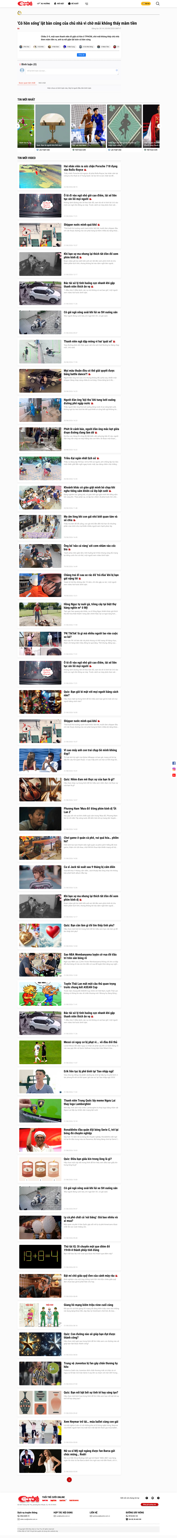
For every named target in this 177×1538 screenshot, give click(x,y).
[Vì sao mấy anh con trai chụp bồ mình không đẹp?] (40, 760)
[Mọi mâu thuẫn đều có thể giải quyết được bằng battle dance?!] (40, 381)
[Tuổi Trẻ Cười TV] (152, 1498)
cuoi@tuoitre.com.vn (63, 1516)
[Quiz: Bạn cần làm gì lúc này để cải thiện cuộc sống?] (124, 126)
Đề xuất (75, 4)
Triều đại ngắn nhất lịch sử (80, 458)
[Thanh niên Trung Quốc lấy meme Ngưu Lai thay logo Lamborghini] (40, 1111)
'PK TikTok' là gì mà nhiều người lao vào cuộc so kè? (91, 635)
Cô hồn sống (88, 47)
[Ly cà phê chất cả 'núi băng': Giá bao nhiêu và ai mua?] (40, 1227)
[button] (86, 4)
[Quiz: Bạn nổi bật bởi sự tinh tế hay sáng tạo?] (40, 1403)
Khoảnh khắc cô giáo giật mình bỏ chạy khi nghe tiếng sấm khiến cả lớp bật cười (89, 489)
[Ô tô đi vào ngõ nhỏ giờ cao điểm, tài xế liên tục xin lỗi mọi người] (40, 206)
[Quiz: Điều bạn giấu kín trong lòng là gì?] (40, 1169)
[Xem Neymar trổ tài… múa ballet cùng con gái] (40, 1432)
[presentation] (17, 126)
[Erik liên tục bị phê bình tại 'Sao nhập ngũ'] (40, 1081)
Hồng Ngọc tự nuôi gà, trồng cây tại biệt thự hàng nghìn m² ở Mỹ (90, 606)
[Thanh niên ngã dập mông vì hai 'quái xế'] (40, 352)
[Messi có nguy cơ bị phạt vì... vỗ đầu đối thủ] (40, 1052)
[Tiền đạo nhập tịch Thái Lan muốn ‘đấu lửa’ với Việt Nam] (88, 126)
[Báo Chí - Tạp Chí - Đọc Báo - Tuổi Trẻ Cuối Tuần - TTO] (54, 1500)
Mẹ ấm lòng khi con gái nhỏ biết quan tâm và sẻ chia (90, 518)
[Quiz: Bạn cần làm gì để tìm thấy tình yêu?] (40, 935)
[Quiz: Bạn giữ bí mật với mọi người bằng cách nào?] (40, 702)
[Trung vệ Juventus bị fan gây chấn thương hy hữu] (40, 1373)
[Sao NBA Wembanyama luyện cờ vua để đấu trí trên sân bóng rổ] (40, 965)
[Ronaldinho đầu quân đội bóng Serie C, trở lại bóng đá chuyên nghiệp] (40, 1140)
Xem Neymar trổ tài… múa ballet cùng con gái (91, 1422)
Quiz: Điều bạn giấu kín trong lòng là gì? (88, 1159)
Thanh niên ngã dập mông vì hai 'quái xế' (88, 341)
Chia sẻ (81, 55)
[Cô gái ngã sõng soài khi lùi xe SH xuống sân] (40, 322)
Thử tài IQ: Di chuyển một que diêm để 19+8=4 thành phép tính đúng (87, 1248)
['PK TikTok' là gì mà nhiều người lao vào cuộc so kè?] (40, 644)
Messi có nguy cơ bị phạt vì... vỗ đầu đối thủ (90, 1042)
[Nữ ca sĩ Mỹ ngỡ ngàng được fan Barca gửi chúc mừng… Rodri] (40, 1461)
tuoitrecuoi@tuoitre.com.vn (101, 1516)
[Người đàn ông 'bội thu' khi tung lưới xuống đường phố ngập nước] (40, 410)
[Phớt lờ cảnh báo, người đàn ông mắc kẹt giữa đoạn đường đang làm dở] (40, 439)
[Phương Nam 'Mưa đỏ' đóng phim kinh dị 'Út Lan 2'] (40, 819)
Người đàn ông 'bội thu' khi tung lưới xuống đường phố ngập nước (89, 401)
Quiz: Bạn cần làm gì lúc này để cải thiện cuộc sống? (122, 144)
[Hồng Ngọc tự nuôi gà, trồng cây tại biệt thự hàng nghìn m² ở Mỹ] (40, 614)
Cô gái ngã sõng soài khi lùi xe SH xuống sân (91, 312)
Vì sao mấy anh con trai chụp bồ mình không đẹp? (90, 752)
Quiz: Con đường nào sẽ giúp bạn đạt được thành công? (89, 1335)
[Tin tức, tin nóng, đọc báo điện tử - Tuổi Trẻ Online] (45, 1500)
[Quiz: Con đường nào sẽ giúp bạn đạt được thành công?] (40, 1344)
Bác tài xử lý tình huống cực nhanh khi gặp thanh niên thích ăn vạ (89, 284)
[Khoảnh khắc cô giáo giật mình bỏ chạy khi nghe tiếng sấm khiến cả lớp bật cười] (40, 498)
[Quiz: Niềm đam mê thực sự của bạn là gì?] (40, 789)
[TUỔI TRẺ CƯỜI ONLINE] (28, 1500)
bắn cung (71, 47)
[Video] (88, 14)
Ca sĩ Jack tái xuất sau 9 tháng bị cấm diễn (89, 867)
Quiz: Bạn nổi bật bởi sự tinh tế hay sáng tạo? (91, 1392)
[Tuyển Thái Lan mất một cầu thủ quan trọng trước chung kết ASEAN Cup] (40, 994)
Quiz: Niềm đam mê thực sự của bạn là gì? (89, 779)
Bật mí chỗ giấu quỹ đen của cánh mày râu (89, 1276)
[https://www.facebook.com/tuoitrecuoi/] (147, 1498)
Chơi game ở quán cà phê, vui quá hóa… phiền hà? (91, 839)
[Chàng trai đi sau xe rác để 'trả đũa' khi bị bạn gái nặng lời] (40, 585)
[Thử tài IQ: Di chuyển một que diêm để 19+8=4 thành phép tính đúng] (40, 1257)
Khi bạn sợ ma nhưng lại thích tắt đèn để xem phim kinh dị (91, 255)
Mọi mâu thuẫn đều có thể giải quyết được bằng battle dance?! (89, 372)
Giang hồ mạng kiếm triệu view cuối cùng (88, 1305)
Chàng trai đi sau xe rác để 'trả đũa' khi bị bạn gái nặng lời (91, 576)
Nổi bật (60, 4)
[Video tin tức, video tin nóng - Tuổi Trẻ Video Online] (64, 1500)
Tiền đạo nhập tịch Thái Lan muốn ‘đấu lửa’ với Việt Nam (88, 144)
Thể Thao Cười (80, 150)
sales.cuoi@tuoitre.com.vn (28, 1519)
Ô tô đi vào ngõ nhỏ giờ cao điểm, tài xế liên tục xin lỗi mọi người (90, 197)
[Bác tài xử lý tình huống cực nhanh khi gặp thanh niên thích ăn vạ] (40, 293)
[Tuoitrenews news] (74, 1500)
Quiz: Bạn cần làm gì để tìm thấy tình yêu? (89, 925)
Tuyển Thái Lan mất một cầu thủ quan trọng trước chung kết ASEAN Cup (90, 985)
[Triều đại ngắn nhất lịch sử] (40, 468)
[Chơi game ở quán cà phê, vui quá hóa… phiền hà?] (40, 848)
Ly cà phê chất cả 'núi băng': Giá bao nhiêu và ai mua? (91, 1219)
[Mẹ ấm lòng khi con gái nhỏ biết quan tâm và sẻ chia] (40, 527)
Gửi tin (147, 3)
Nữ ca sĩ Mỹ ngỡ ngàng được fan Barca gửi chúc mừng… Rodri (89, 1452)
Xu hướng (45, 4)
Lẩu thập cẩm (44, 150)
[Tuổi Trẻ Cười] (158, 1498)
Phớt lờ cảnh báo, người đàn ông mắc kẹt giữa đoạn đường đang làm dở (91, 430)
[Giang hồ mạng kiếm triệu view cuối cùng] (40, 1315)
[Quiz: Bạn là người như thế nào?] (52, 126)
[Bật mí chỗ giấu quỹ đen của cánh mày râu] (40, 1286)
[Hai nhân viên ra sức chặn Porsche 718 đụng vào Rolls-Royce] (40, 176)
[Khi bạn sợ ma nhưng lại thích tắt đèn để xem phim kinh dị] (40, 264)
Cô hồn (41, 47)
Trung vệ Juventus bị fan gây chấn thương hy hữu (91, 1365)
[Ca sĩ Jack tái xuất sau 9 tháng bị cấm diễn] (40, 877)
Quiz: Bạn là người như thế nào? (49, 145)
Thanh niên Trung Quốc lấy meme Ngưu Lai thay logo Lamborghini (89, 1102)
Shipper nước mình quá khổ (80, 224)
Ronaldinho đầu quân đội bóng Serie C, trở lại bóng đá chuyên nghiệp (91, 1131)
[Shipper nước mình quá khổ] (40, 235)
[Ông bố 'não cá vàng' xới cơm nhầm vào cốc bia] (40, 556)
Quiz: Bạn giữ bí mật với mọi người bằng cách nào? (91, 693)
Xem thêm (69, 1480)
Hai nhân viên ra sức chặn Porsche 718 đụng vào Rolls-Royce (90, 168)
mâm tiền (105, 47)
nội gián (56, 47)
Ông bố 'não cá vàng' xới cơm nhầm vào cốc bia (90, 547)
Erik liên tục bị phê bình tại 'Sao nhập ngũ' (89, 1071)
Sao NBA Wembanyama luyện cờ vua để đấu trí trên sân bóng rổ (90, 956)
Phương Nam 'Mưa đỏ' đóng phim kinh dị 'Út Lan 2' (90, 810)
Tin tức (26, 47)
